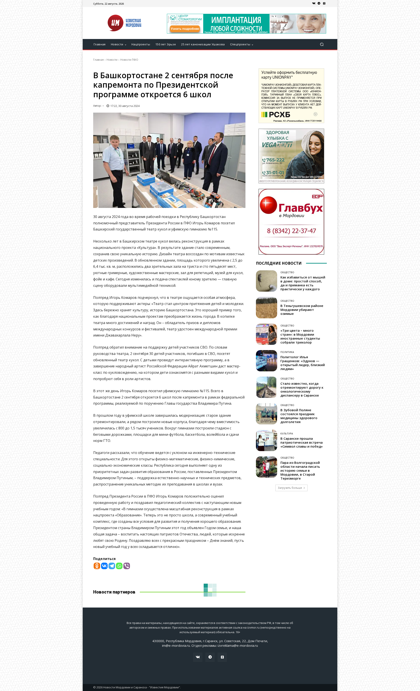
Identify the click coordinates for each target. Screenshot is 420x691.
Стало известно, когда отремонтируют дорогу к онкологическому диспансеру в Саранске (301, 389)
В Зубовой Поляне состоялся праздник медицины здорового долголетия (298, 416)
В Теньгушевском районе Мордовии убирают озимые (301, 309)
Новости (112, 60)
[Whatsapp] (119, 566)
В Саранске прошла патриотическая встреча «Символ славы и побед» (301, 442)
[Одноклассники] (324, 3)
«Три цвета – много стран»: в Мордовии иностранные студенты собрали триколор (300, 336)
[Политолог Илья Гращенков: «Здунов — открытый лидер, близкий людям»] (266, 360)
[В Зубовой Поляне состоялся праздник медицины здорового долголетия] (266, 413)
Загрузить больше (290, 488)
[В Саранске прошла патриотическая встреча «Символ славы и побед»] (266, 440)
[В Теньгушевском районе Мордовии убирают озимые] (266, 307)
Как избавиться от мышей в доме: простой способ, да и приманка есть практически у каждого (302, 283)
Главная (98, 60)
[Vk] (313, 3)
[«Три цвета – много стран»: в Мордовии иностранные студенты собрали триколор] (266, 334)
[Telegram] (319, 3)
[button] (322, 44)
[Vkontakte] (104, 566)
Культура (286, 433)
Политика (287, 352)
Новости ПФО (129, 60)
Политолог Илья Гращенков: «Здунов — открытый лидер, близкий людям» (302, 363)
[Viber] (126, 566)
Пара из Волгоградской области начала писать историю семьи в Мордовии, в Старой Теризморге (300, 470)
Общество (287, 272)
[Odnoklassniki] (97, 566)
